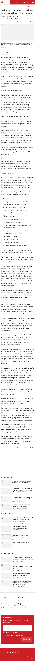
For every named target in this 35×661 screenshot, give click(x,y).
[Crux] (4, 2)
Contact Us (21, 598)
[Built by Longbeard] (32, 659)
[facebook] (16, 2)
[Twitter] (17, 16)
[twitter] (22, 2)
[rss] (30, 2)
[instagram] (27, 2)
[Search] (29, 6)
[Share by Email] (30, 22)
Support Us (4, 604)
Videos (20, 601)
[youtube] (24, 2)
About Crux (4, 598)
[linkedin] (19, 2)
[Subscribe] (33, 2)
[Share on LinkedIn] (24, 22)
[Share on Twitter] (27, 22)
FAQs (19, 604)
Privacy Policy (21, 635)
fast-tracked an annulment (19, 337)
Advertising (5, 601)
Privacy (18, 656)
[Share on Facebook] (22, 22)
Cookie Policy (24, 656)
